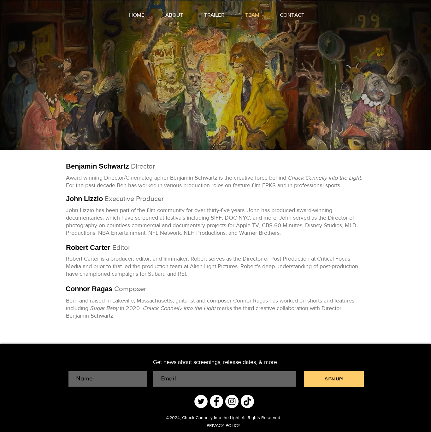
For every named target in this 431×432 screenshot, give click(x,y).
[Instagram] (232, 401)
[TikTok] (247, 401)
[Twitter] (201, 401)
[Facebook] (216, 401)
